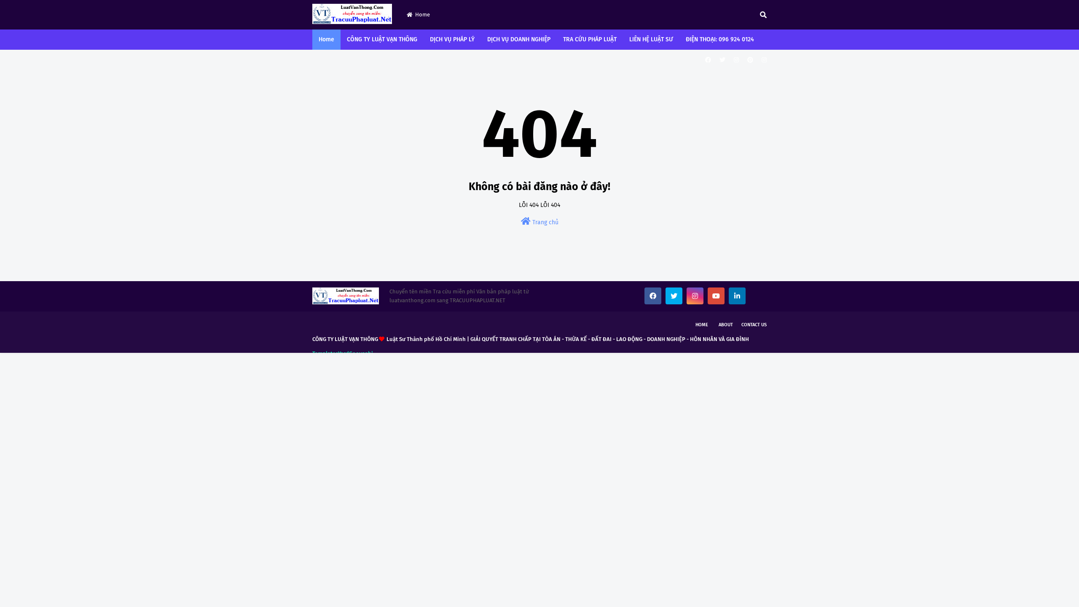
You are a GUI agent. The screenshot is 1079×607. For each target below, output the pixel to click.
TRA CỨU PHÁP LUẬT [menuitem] (590, 39)
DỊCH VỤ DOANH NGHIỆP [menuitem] (518, 39)
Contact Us (754, 325)
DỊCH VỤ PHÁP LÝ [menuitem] (452, 39)
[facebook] (708, 60)
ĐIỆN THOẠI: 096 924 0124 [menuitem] (720, 39)
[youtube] (716, 295)
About (726, 325)
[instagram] (736, 60)
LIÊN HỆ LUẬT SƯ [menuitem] (651, 39)
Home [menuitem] (326, 39)
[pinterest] (750, 60)
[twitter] (722, 60)
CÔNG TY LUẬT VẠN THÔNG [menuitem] (382, 39)
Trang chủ (544, 222)
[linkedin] (737, 295)
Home (422, 14)
